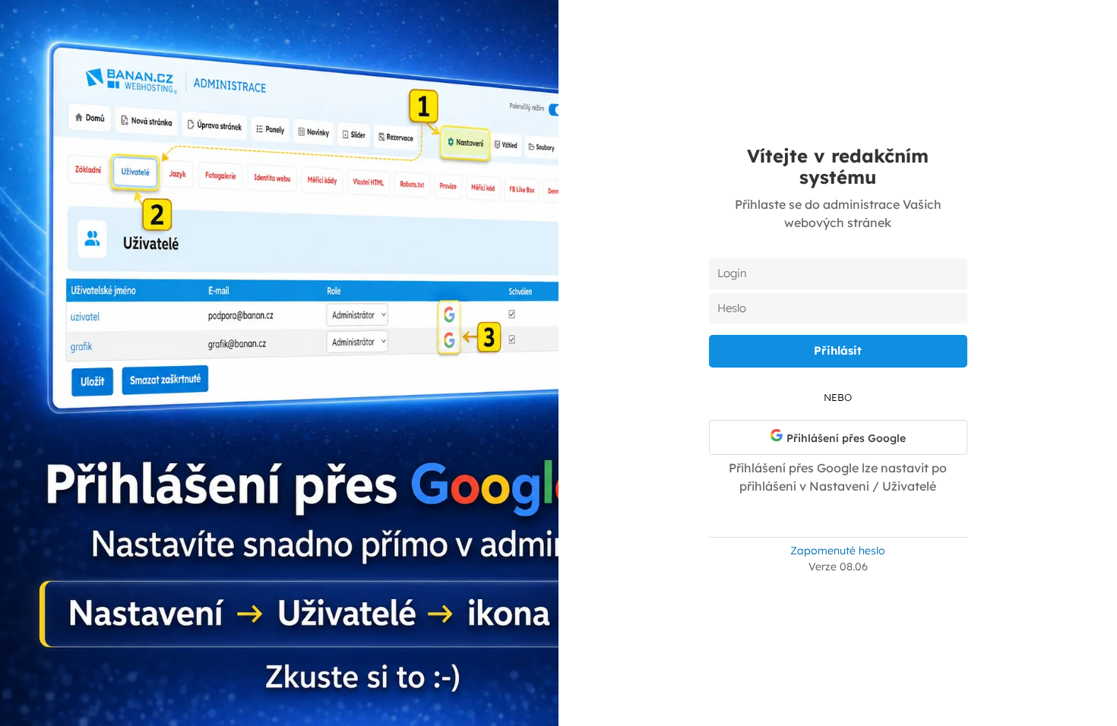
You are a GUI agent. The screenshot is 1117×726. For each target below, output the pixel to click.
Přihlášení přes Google (844, 438)
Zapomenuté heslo (837, 550)
